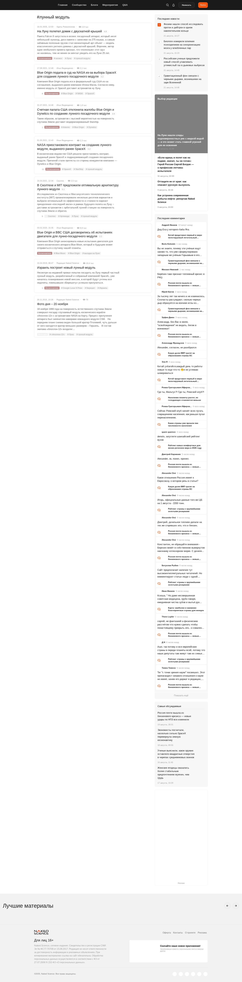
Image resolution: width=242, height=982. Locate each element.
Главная (63, 5)
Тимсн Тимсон (169, 668)
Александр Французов (173, 343)
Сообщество (79, 5)
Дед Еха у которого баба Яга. (173, 229)
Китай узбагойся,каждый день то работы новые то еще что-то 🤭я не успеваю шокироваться (179, 369)
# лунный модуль (82, 58)
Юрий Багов (168, 292)
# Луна (68, 58)
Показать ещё (181, 695)
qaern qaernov (169, 432)
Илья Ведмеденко (65, 68)
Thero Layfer (168, 617)
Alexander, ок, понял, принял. (173, 458)
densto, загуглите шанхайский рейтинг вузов (178, 438)
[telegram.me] (199, 974)
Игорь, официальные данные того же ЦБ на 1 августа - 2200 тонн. (179, 502)
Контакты (178, 932)
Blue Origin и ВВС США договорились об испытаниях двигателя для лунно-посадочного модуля (74, 234)
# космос (58, 58)
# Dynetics (91, 127)
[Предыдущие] (227, 905)
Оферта (167, 932)
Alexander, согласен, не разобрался (176, 347)
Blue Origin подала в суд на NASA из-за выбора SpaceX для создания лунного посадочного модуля (76, 74)
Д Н (163, 642)
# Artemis (65, 127)
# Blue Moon (59, 253)
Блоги (94, 5)
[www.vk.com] (180, 974)
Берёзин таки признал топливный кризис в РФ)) (180, 276)
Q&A (125, 5)
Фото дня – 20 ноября (52, 304)
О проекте (190, 932)
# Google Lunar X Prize (71, 288)
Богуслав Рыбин (170, 565)
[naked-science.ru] (205, 974)
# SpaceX (90, 93)
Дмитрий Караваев (171, 454)
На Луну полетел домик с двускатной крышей (72, 31)
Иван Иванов (168, 591)
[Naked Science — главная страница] (45, 5)
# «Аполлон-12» (57, 334)
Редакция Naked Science (68, 263)
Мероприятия (110, 5)
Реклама (202, 932)
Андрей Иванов (169, 225)
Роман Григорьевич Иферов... (177, 387)
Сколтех (60, 181)
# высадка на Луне (91, 253)
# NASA (79, 93)
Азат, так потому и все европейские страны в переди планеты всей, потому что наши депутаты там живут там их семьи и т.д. (181, 650)
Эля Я (164, 362)
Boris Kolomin (168, 244)
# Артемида (63, 216)
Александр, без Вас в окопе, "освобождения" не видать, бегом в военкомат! (176, 325)
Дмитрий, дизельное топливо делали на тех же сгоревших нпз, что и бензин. (179, 524)
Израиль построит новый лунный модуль (66, 267)
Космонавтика (44, 58)
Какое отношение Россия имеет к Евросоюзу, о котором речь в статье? (177, 479)
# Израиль (102, 288)
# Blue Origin (67, 93)
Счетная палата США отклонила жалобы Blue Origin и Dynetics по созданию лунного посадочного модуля (76, 111)
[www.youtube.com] (187, 974)
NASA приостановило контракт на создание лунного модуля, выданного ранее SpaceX (74, 147)
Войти (203, 5)
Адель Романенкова (66, 27)
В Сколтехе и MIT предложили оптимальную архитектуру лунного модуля (78, 187)
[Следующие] (235, 905)
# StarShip (78, 169)
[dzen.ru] (193, 974)
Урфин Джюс (168, 317)
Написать (186, 5)
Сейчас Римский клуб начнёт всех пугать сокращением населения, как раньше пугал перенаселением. (181, 414)
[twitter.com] (174, 974)
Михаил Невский (170, 269)
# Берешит (90, 288)
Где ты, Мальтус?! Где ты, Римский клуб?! (180, 392)
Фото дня (42, 334)
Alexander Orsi (169, 473)
